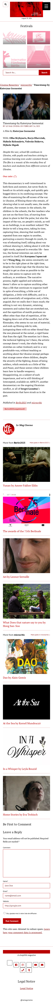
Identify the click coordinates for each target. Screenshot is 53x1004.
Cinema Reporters (9, 84)
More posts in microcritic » (40, 635)
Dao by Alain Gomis (14, 677)
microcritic (26, 84)
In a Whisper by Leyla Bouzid (20, 769)
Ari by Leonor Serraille (16, 576)
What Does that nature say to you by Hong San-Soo (24, 624)
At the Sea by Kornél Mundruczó (22, 723)
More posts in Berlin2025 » (40, 442)
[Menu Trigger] (46, 6)
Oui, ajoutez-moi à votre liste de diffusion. (21, 913)
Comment (6, 847)
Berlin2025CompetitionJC (15, 409)
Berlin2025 (21, 402)
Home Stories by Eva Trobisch (20, 814)
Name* (5, 881)
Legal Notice (26, 988)
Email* (5, 891)
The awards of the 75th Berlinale (22, 531)
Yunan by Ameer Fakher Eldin (20, 485)
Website (6, 901)
